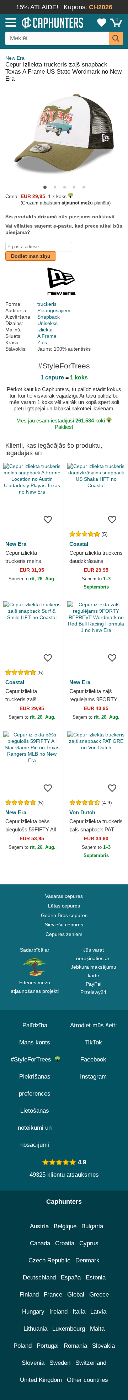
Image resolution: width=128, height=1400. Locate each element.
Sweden (59, 1362)
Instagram (93, 1076)
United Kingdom (41, 1380)
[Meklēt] (116, 38)
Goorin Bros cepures (64, 915)
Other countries (87, 1380)
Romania (75, 1345)
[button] (45, 187)
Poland (23, 1345)
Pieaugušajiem (53, 310)
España (71, 1277)
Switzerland (90, 1362)
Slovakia (103, 1345)
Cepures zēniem (64, 934)
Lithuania (35, 1328)
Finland (29, 1294)
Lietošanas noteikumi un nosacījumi (35, 1127)
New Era (15, 58)
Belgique (65, 1226)
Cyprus (88, 1243)
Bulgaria (92, 1226)
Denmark (87, 1260)
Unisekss (47, 323)
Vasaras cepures (64, 896)
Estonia (96, 1277)
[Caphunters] (37, 22)
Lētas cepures (64, 906)
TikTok (93, 1042)
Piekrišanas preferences (34, 1085)
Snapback (48, 317)
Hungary (33, 1311)
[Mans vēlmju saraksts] (101, 22)
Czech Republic (49, 1260)
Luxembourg (68, 1328)
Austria (39, 1226)
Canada (40, 1243)
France (53, 1294)
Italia (79, 1311)
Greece (99, 1294)
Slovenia (33, 1362)
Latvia (98, 1311)
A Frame (47, 336)
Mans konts (34, 1042)
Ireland (58, 1311)
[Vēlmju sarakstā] (47, 519)
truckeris (47, 304)
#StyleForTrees (33, 1059)
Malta (97, 1328)
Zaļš (42, 342)
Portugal (48, 1345)
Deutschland (39, 1277)
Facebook (93, 1059)
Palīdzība (34, 1025)
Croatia (64, 1243)
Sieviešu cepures (64, 924)
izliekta (45, 329)
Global (75, 1294)
